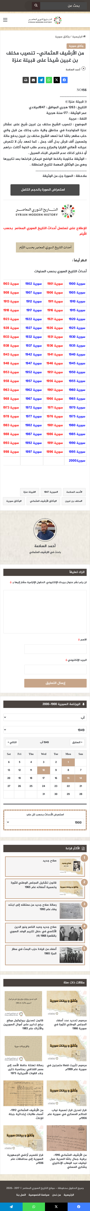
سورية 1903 (11, 284)
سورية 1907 (34, 293)
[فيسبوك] (64, 80)
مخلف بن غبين (73, 501)
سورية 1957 (34, 381)
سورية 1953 (11, 372)
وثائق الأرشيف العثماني (42, 501)
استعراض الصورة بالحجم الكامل (44, 190)
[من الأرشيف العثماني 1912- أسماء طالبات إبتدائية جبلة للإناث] (23, 1093)
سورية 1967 (34, 399)
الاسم (82, 639)
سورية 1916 (55, 310)
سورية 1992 (33, 443)
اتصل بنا (21, 1195)
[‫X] (57, 80)
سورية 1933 (11, 337)
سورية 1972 (34, 408)
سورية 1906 (54, 293)
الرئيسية (77, 37)
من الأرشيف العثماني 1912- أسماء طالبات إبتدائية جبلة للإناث (26, 1114)
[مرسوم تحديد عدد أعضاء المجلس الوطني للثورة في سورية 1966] (67, 1003)
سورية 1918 (11, 310)
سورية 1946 (54, 363)
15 (68, 778)
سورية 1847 (50, 492)
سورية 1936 (55, 346)
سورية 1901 (55, 284)
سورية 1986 (54, 434)
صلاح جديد (50, 860)
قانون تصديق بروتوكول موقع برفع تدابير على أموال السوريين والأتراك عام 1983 (23, 1024)
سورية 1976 (55, 416)
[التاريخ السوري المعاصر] (45, 20)
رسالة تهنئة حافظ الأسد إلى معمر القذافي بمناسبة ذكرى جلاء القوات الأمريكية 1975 (25, 1069)
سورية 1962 (33, 390)
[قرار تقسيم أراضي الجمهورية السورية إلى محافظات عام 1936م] (23, 1138)
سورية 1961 (55, 390)
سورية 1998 (11, 452)
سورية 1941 (55, 355)
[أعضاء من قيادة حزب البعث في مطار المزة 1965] (71, 955)
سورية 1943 (11, 355)
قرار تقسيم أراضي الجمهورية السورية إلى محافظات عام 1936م (25, 1159)
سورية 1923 (11, 319)
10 (43, 770)
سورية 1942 (33, 355)
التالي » (12, 742)
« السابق (77, 742)
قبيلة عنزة (28, 492)
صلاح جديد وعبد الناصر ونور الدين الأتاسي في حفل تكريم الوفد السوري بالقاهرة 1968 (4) (33, 931)
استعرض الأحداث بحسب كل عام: (45, 814)
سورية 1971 (55, 408)
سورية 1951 (55, 372)
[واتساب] (49, 80)
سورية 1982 (33, 425)
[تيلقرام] (41, 80)
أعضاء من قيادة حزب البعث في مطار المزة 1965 (34, 951)
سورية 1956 (54, 381)
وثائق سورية (62, 37)
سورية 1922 (33, 319)
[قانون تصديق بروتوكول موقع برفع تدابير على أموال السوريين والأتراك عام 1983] (23, 1003)
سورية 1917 (34, 310)
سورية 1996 (54, 452)
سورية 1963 (11, 390)
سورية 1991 (55, 443)
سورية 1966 (54, 399)
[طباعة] (26, 80)
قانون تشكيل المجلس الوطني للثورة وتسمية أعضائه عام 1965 (34, 885)
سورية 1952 (33, 372)
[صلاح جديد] (71, 867)
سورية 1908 (11, 293)
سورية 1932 (34, 337)
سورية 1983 (11, 425)
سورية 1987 (34, 434)
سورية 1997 (34, 452)
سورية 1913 (11, 301)
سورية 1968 (11, 399)
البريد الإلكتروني (76, 660)
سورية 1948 (11, 363)
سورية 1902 (33, 284)
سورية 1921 (55, 319)
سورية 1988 (11, 434)
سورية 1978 (11, 416)
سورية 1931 (55, 337)
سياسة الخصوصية (38, 1195)
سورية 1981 (55, 425)
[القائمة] (5, 22)
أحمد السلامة (73, 492)
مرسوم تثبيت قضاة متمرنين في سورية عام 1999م (67, 1067)
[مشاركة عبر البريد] (33, 80)
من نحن (56, 1195)
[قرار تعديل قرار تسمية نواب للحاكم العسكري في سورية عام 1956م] (67, 1093)
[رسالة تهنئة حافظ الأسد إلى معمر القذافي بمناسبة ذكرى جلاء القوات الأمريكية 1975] (23, 1048)
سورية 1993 (11, 443)
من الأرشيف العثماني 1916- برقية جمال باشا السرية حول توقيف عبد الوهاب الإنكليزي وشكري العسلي (68, 1161)
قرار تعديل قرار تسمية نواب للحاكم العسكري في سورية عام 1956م (67, 1114)
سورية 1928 (11, 328)
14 (81, 778)
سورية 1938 (11, 346)
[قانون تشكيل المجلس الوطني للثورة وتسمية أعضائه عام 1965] (71, 889)
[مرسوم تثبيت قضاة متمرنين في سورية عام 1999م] (67, 1048)
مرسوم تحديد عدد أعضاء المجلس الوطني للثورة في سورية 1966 (70, 1024)
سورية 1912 (34, 301)
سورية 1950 (77, 372)
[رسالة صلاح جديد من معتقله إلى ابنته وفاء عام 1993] (71, 911)
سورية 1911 (55, 301)
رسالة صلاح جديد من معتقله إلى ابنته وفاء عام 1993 (32, 907)
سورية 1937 (34, 346)
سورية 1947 (34, 363)
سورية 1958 (11, 381)
